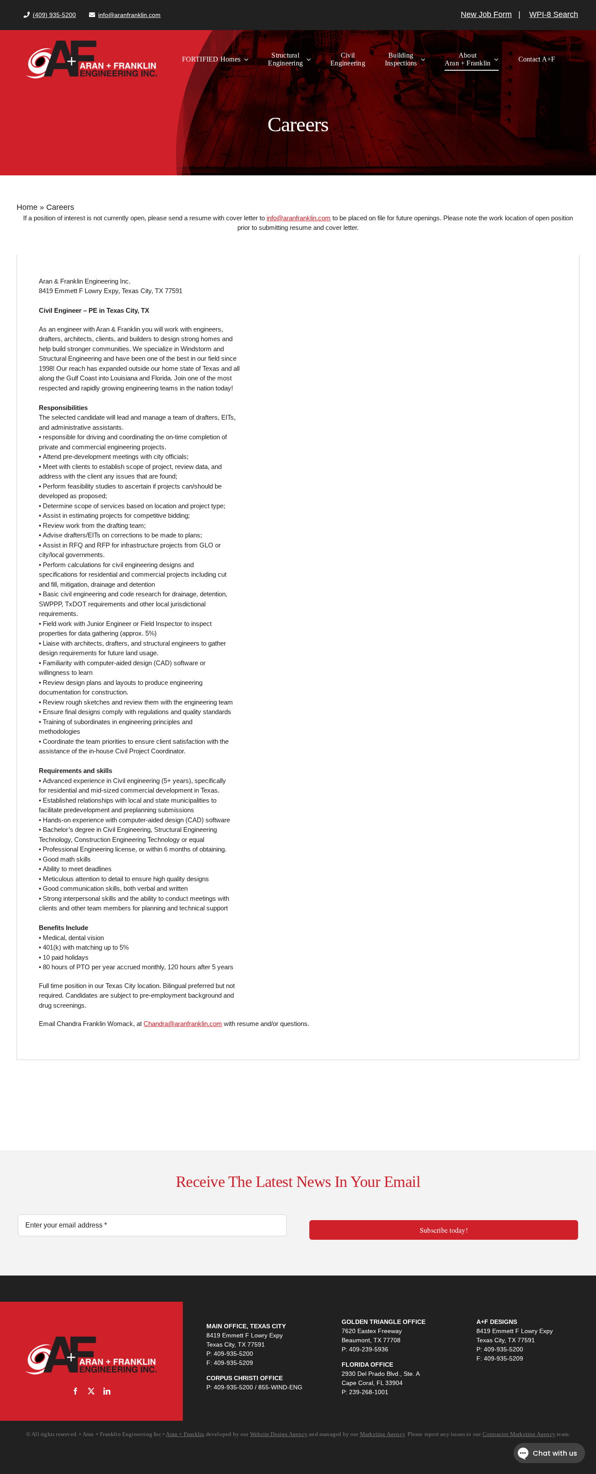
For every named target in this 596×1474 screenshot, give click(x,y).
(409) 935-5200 (54, 14)
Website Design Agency (279, 1434)
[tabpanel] (298, 657)
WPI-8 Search (553, 14)
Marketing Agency (382, 1434)
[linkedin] (106, 1391)
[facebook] (75, 1391)
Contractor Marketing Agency (519, 1434)
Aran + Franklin (185, 1434)
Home (27, 207)
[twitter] (91, 1391)
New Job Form (486, 14)
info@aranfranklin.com (129, 14)
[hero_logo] (91, 44)
